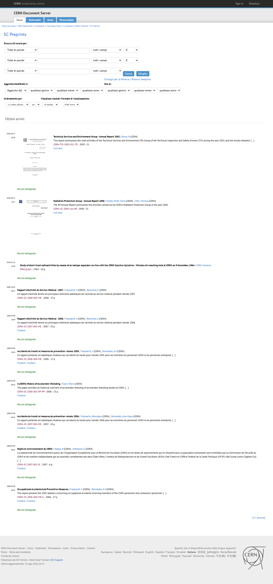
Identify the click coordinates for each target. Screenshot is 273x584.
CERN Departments (25, 26)
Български (107, 552)
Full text (57, 148)
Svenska (210, 556)
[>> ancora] (259, 517)
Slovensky (198, 556)
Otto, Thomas (141, 201)
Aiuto (50, 20)
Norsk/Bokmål (228, 552)
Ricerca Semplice (141, 79)
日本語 (201, 552)
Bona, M (126, 136)
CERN (29, 3)
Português (175, 556)
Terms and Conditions (20, 552)
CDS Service (21, 559)
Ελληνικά (138, 552)
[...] (252, 140)
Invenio (15, 556)
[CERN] (254, 558)
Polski (164, 556)
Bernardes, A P (110, 351)
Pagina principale (9, 26)
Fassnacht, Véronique (91, 416)
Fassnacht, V (71, 290)
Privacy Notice (78, 548)
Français (170, 552)
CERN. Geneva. (203, 265)
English (149, 552)
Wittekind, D (79, 448)
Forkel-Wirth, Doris (115, 201)
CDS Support (56, 559)
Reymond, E (93, 290)
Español (159, 552)
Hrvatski (181, 552)
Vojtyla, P (58, 448)
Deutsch (127, 552)
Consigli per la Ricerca (116, 79)
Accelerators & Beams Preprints (75, 26)
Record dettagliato (26, 189)
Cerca (19, 20)
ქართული (213, 552)
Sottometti (35, 20)
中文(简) (220, 556)
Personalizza (67, 20)
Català (117, 552)
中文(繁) (231, 556)
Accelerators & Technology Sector (48, 26)
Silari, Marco (68, 383)
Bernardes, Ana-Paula (122, 416)
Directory (254, 3)
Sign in (239, 3)
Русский (186, 556)
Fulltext (21, 330)
